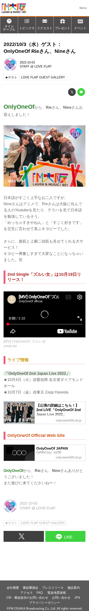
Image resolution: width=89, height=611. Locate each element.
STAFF (24, 66)
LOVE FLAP (43, 66)
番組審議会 (30, 587)
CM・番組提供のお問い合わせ (27, 597)
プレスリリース (53, 587)
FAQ (40, 592)
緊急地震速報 (56, 592)
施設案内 (73, 587)
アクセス (26, 592)
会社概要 (13, 587)
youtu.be (10, 346)
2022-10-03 (27, 62)
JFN (77, 597)
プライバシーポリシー (44, 602)
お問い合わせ (61, 597)
